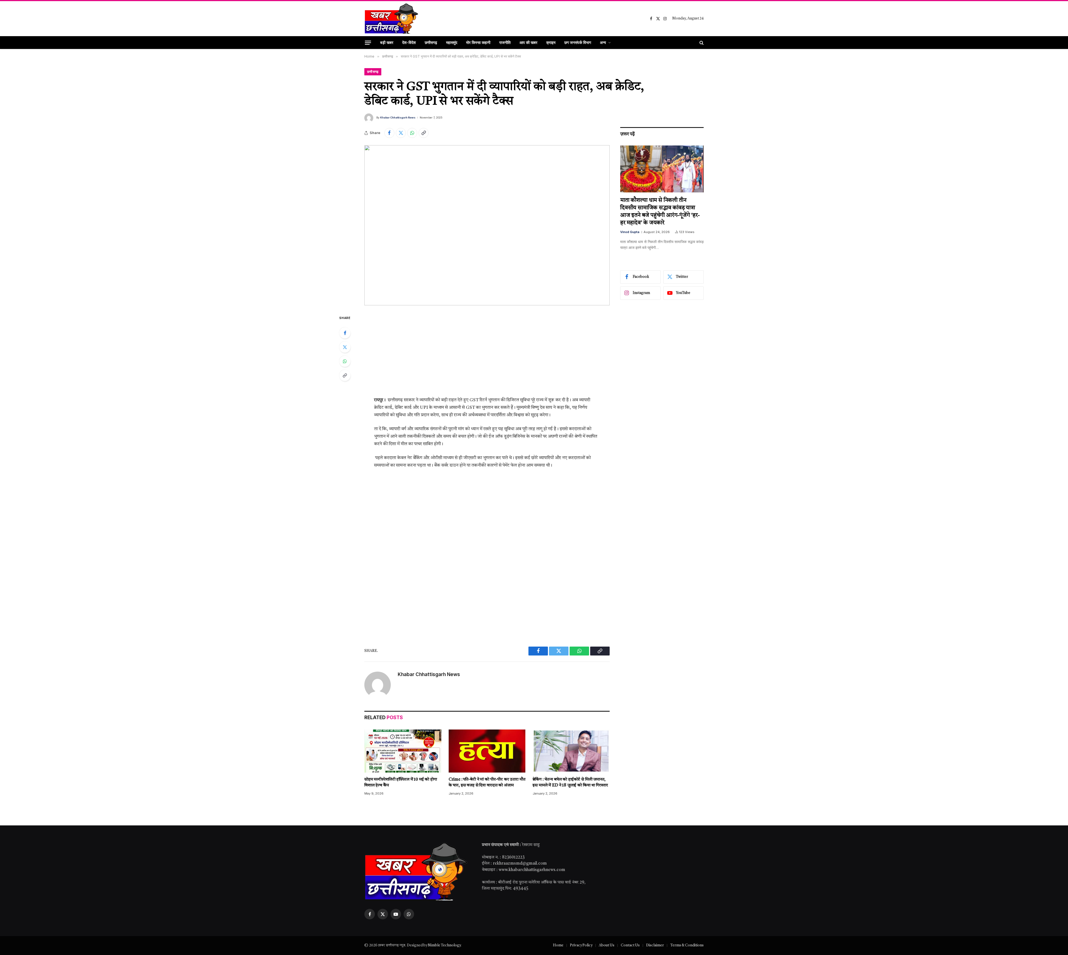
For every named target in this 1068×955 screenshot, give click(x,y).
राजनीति (505, 42)
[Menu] (368, 42)
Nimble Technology (444, 945)
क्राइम (550, 42)
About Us (606, 945)
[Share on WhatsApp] (412, 133)
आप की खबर (528, 42)
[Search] (701, 42)
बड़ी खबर (386, 42)
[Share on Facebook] (389, 133)
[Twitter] (344, 347)
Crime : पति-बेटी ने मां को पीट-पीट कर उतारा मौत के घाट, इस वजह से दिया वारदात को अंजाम (487, 782)
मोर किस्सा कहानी (478, 42)
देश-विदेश (409, 42)
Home (558, 945)
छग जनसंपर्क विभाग (577, 42)
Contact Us (630, 945)
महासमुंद (451, 42)
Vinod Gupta (629, 232)
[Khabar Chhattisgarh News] (391, 19)
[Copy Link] (424, 133)
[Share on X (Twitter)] (401, 133)
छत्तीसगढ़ (431, 42)
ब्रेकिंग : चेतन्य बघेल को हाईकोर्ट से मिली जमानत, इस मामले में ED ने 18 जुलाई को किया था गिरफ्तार (570, 782)
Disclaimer (655, 945)
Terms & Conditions (687, 945)
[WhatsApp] (344, 361)
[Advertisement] (487, 355)
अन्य (603, 42)
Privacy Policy (581, 945)
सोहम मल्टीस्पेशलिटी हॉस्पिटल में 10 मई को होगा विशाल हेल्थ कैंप (400, 782)
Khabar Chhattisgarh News (398, 117)
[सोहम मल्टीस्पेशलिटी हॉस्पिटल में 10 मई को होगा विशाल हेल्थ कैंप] (402, 751)
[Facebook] (344, 332)
